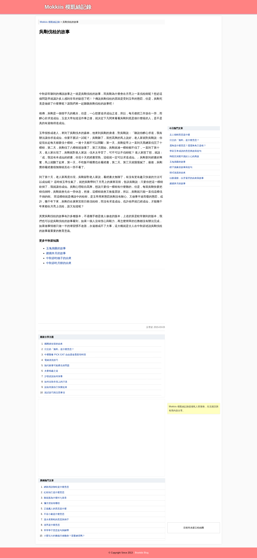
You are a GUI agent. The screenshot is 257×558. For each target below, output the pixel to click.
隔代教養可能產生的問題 (56, 365)
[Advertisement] (101, 63)
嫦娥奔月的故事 (56, 253)
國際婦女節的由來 (53, 343)
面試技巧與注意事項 (54, 392)
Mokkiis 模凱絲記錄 (68, 7)
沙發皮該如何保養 (53, 376)
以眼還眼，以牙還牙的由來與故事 (187, 178)
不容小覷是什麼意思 (54, 514)
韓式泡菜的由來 (177, 172)
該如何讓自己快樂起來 (55, 387)
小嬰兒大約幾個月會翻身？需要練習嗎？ (64, 535)
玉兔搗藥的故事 (56, 248)
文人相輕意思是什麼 (180, 134)
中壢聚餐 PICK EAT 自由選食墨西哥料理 (65, 354)
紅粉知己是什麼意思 (54, 492)
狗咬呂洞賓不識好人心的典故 (184, 156)
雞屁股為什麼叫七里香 (55, 497)
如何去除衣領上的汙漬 (55, 381)
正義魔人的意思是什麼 (55, 508)
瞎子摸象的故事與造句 (181, 167)
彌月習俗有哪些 (52, 503)
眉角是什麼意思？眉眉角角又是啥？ (188, 145)
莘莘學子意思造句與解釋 (56, 530)
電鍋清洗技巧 (51, 360)
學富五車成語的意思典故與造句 (185, 151)
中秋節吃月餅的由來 (58, 263)
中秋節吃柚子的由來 (58, 258)
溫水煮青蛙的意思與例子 (56, 519)
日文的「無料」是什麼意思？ (59, 349)
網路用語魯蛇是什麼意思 (56, 487)
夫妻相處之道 (51, 371)
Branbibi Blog (141, 552)
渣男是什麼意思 (52, 525)
